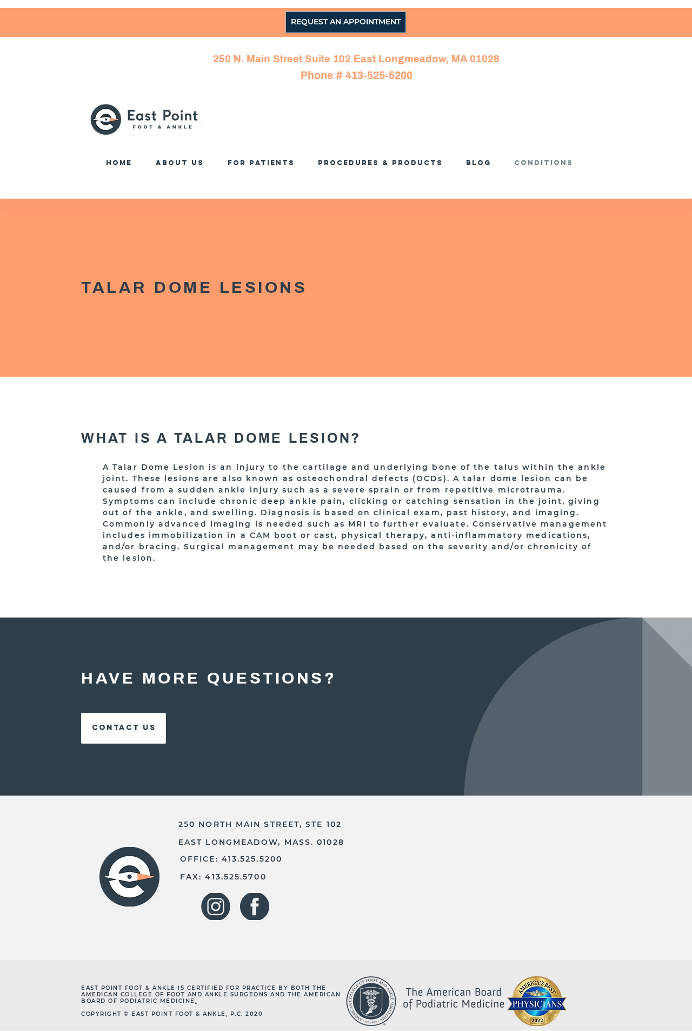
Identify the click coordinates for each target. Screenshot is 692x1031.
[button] (383, 162)
